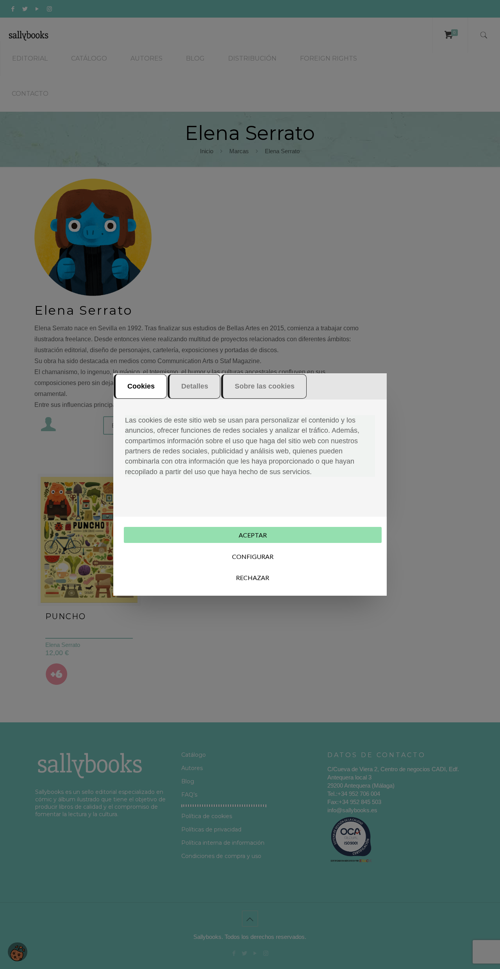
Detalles (194, 386)
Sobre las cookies (265, 386)
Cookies (141, 386)
